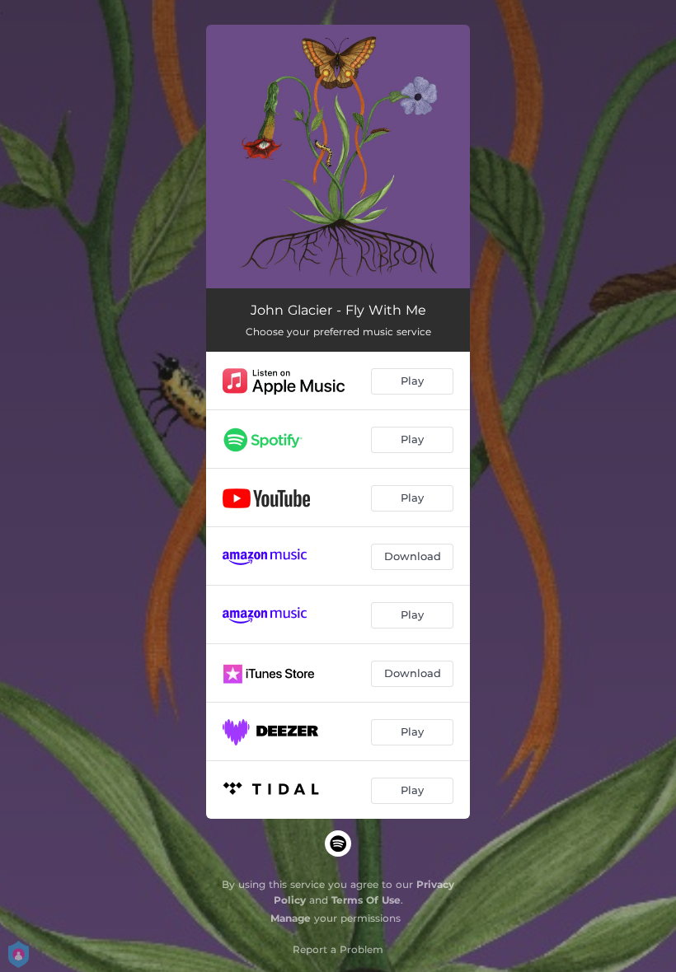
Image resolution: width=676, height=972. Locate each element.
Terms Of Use (366, 900)
